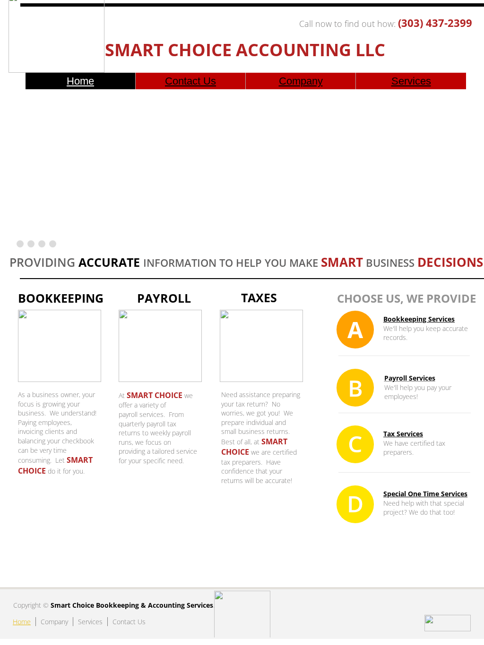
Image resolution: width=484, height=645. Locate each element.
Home (80, 81)
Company (301, 81)
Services (411, 81)
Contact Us (190, 81)
